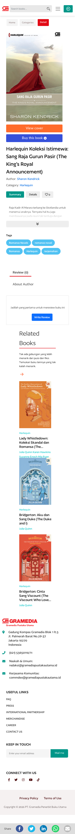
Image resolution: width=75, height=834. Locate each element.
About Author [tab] (23, 284)
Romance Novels (18, 242)
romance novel (43, 242)
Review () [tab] (20, 272)
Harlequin (32, 251)
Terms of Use (52, 798)
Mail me (59, 752)
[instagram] (25, 779)
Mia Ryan (43, 456)
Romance (14, 251)
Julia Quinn (25, 452)
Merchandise (15, 718)
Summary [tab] (15, 194)
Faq (8, 699)
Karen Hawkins (42, 452)
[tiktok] (40, 779)
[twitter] (18, 779)
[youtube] (33, 779)
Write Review (42, 317)
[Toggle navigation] (57, 9)
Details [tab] (33, 194)
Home (12, 22)
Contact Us (14, 731)
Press (10, 705)
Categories (27, 22)
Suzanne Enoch (28, 456)
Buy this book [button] (33, 138)
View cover (34, 128)
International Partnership (25, 712)
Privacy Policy (28, 798)
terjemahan (51, 251)
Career (11, 725)
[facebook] (11, 779)
